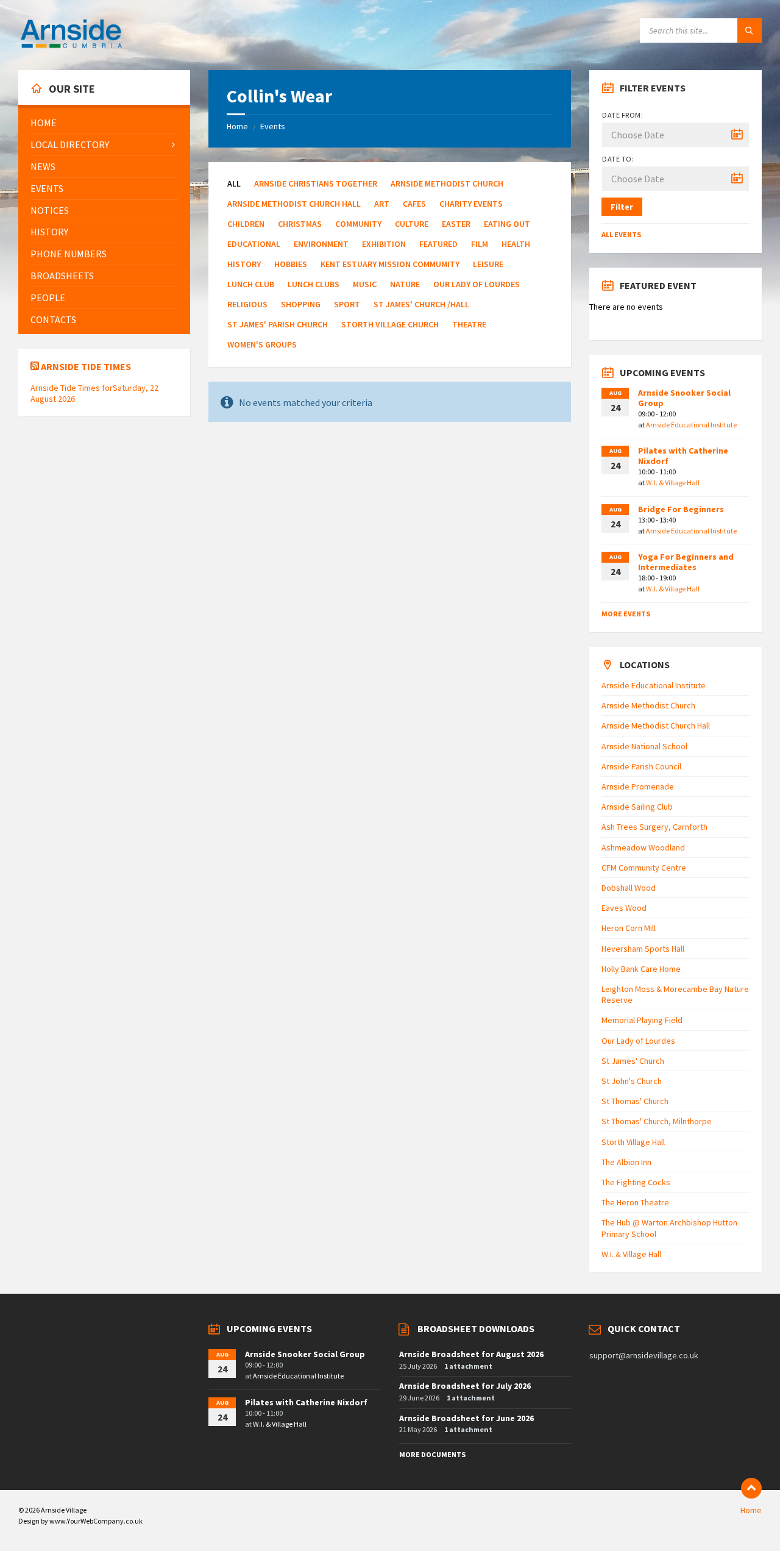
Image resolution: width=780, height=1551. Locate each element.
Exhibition (384, 243)
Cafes (414, 203)
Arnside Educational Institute (691, 424)
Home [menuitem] (751, 1510)
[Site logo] (71, 46)
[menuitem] (104, 123)
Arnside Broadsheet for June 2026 (466, 1418)
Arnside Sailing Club (637, 806)
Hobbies (290, 263)
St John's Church (631, 1080)
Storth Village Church (390, 324)
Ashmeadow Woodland (643, 847)
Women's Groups (262, 344)
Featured (438, 243)
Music (365, 284)
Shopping (301, 304)
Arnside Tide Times (86, 366)
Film (479, 243)
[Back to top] (751, 1488)
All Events (621, 234)
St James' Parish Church (277, 324)
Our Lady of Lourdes (476, 284)
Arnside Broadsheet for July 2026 (465, 1385)
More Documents (432, 1454)
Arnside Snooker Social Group (684, 397)
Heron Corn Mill (628, 927)
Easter (456, 223)
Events (272, 126)
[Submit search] (749, 30)
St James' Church (632, 1060)
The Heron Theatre (635, 1202)
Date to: (618, 158)
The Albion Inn (626, 1162)
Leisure (488, 263)
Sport (347, 304)
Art (381, 203)
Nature (405, 284)
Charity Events (471, 203)
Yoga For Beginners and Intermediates (686, 561)
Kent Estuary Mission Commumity (390, 263)
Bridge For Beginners (681, 509)
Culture (411, 223)
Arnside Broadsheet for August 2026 (471, 1354)
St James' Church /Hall (421, 304)
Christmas (300, 223)
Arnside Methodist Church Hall (294, 203)
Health (516, 243)
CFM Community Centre (643, 867)
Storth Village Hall (633, 1141)
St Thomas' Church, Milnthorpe (656, 1121)
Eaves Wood (624, 907)
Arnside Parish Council (641, 766)
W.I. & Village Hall (673, 482)
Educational (253, 243)
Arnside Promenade (637, 786)
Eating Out (507, 223)
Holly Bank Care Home (641, 968)
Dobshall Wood (628, 887)
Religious (247, 304)
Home (237, 126)
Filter (622, 206)
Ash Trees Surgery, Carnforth (654, 826)
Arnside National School (644, 746)
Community (358, 223)
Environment (321, 243)
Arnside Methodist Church (447, 183)
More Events (625, 613)
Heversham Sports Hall (642, 948)
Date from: (622, 114)
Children (245, 223)
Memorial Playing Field (641, 1019)
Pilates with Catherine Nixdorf (683, 455)
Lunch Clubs (313, 284)
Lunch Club (250, 284)
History (244, 263)
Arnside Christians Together (315, 183)
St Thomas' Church (634, 1101)
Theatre (469, 324)
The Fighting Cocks (635, 1182)
